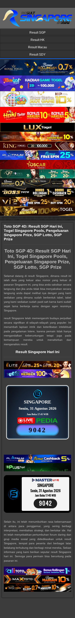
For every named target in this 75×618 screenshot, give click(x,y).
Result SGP (37, 32)
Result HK (38, 40)
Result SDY (37, 54)
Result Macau (37, 47)
